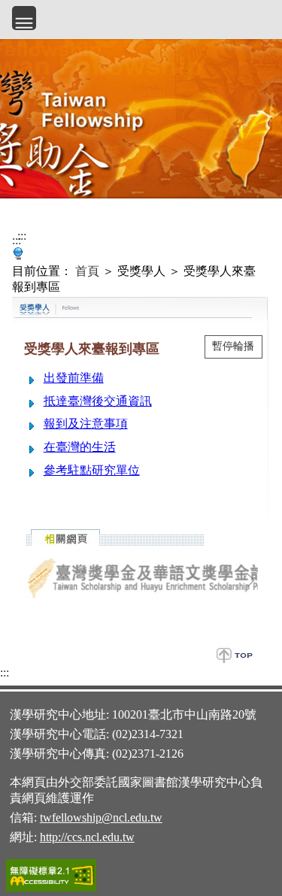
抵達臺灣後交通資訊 (98, 401)
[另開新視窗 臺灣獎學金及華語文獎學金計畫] (141, 579)
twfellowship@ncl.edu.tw (101, 817)
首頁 (87, 271)
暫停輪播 (233, 346)
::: (16, 240)
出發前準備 (74, 377)
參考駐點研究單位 (92, 470)
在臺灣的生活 (80, 446)
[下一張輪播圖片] (250, 580)
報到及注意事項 (86, 423)
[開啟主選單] (24, 18)
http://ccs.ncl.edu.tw (87, 837)
